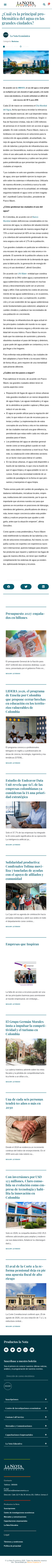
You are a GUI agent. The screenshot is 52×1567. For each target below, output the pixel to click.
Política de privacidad (12, 1546)
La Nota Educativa (13, 1443)
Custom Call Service (14, 1417)
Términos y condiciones (13, 1542)
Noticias (15, 41)
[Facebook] (6, 1350)
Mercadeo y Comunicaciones (18, 1426)
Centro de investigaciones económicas (23, 1408)
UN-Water (22, 274)
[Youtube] (19, 1350)
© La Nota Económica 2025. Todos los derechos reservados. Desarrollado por (26, 1561)
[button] (5, 4)
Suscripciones (11, 1399)
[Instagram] (25, 1350)
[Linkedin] (32, 1350)
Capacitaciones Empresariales (19, 1434)
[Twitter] (12, 1350)
